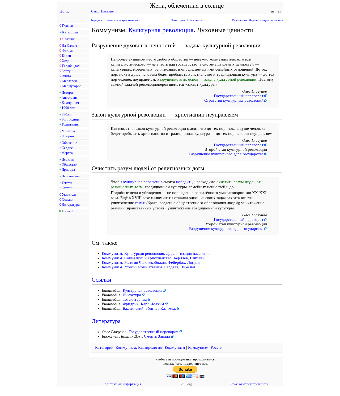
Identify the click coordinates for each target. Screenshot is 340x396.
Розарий (68, 136)
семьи (140, 203)
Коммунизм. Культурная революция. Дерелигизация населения (156, 253)
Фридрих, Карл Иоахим (143, 304)
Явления (68, 39)
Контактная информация (122, 384)
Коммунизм (70, 103)
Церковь (68, 159)
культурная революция (142, 182)
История (68, 92)
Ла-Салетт (69, 46)
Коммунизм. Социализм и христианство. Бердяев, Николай (153, 258)
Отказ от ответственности (249, 384)
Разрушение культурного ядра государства (226, 154)
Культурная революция (161, 29)
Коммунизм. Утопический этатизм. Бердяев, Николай (148, 267)
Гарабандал (70, 66)
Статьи (67, 188)
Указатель (69, 194)
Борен (66, 56)
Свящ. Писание (102, 11)
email (69, 211)
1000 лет (68, 108)
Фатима (67, 51)
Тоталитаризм (135, 299)
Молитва (68, 131)
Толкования (70, 124)
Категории (70, 32)
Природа (68, 169)
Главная (68, 26)
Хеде (65, 61)
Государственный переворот (239, 96)
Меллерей (69, 81)
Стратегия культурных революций (234, 100)
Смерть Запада (157, 336)
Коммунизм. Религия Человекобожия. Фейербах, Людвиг (151, 262)
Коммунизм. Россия (205, 347)
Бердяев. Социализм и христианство (115, 20)
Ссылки (67, 199)
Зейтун (67, 71)
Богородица (70, 119)
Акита (66, 76)
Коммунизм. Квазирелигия (139, 347)
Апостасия (70, 98)
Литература (71, 204)
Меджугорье (71, 86)
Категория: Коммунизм (187, 20)
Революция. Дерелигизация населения (257, 20)
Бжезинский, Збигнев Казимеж (149, 308)
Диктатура (132, 295)
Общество (69, 164)
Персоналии (71, 176)
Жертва (67, 153)
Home (65, 11)
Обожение (69, 143)
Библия (67, 114)
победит (183, 182)
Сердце (67, 148)
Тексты (67, 183)
